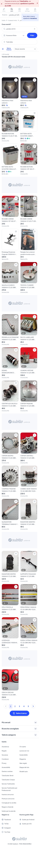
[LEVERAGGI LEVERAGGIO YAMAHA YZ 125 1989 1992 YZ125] (10, 633)
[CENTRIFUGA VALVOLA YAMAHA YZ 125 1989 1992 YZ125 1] (10, 396)
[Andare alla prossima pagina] (33, 706)
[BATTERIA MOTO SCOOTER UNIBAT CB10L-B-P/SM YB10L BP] (28, 126)
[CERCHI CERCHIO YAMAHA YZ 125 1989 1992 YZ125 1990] (10, 685)
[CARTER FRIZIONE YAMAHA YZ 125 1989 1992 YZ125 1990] (28, 396)
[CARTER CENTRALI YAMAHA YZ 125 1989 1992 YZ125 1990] (28, 448)
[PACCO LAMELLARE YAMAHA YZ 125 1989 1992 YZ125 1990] (28, 329)
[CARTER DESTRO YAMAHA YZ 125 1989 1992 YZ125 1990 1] (10, 448)
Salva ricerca (8, 49)
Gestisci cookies (7, 771)
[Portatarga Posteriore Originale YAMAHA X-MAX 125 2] (10, 244)
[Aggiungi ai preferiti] (16, 80)
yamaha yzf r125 (14, 15)
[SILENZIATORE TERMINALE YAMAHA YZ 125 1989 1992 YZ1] (10, 514)
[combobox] (19, 28)
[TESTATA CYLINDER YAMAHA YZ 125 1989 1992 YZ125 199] (28, 277)
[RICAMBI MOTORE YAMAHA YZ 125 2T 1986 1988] (10, 126)
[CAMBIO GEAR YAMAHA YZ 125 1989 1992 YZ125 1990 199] (28, 481)
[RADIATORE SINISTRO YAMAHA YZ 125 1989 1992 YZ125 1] (28, 514)
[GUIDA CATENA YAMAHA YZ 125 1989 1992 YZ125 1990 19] (28, 633)
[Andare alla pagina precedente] (6, 706)
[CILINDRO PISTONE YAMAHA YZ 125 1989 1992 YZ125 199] (28, 363)
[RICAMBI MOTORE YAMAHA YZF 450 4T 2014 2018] (28, 159)
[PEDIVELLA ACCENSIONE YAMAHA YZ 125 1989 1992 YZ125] (10, 329)
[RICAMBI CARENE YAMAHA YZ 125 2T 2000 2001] (28, 211)
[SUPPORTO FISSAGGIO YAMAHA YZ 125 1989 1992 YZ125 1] (28, 566)
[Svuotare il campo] (34, 28)
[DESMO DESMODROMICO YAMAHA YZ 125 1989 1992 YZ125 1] (10, 363)
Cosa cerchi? (6, 24)
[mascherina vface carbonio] (10, 93)
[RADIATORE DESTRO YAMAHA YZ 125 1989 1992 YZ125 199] (10, 566)
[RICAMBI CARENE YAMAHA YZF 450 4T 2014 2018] (10, 211)
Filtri (32, 35)
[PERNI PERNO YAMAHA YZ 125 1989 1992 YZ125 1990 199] (28, 599)
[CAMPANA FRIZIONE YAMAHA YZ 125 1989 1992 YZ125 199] (10, 481)
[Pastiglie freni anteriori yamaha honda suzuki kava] (28, 244)
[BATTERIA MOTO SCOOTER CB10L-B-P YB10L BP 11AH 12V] (10, 159)
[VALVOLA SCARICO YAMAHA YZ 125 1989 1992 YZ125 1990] (10, 277)
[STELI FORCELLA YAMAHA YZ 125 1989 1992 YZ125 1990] (10, 599)
